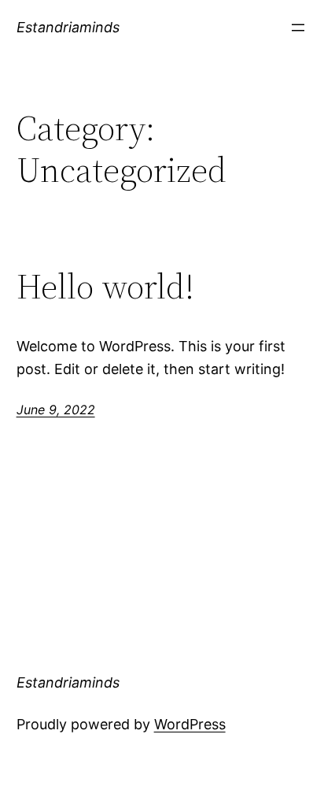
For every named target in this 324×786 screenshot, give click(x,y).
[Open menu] (298, 27)
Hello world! (105, 287)
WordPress (190, 724)
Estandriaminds (68, 27)
